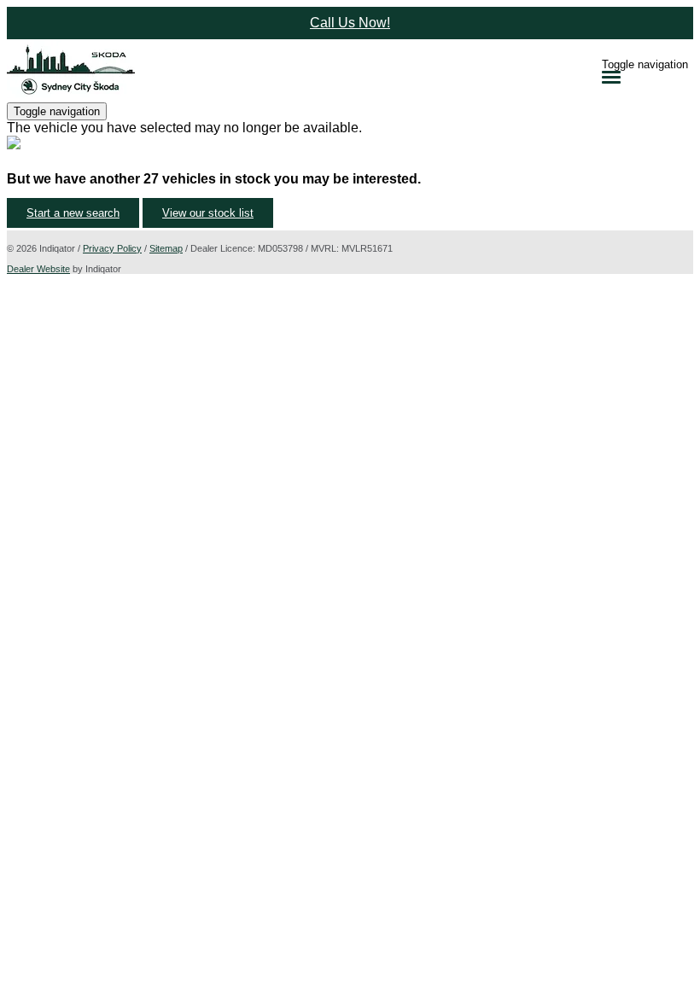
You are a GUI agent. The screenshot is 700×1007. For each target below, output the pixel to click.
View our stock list (208, 213)
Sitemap (166, 248)
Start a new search (73, 213)
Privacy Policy (112, 248)
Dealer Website (38, 269)
